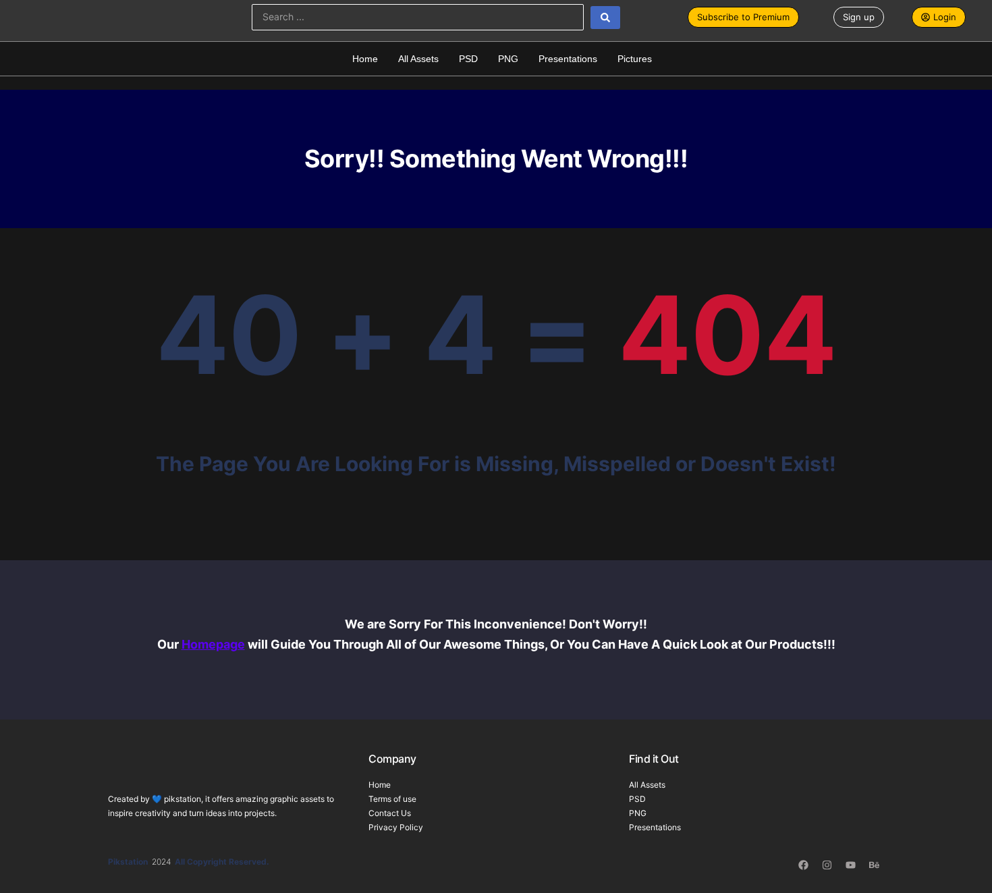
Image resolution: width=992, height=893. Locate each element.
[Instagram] (827, 865)
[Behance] (874, 865)
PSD (468, 58)
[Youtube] (850, 865)
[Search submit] (605, 17)
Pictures (634, 58)
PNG (508, 58)
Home (365, 58)
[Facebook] (803, 865)
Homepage (213, 644)
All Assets (418, 58)
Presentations (568, 58)
